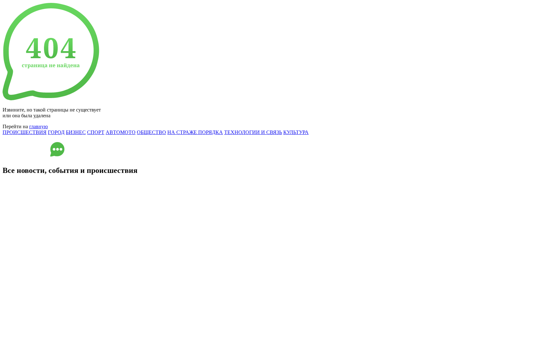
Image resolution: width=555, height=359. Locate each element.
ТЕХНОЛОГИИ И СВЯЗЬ (253, 132)
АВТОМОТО (121, 132)
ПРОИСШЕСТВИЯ (25, 132)
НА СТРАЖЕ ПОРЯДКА (195, 132)
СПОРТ (95, 132)
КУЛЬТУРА (296, 132)
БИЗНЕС (76, 132)
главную (38, 126)
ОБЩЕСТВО (151, 132)
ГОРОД (56, 132)
